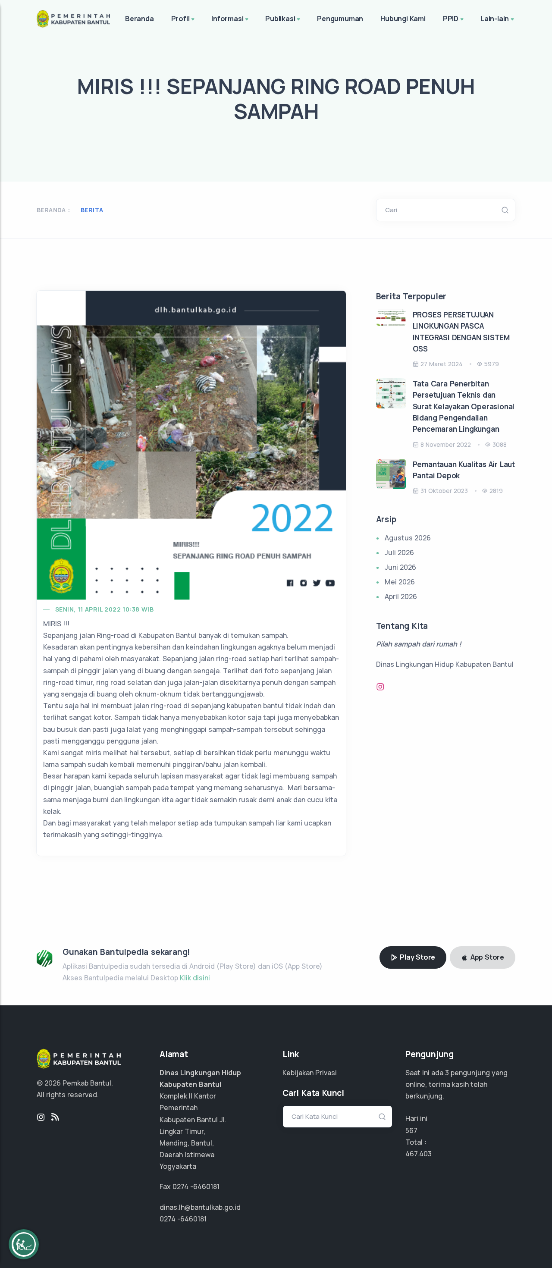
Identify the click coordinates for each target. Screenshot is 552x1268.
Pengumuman (340, 18)
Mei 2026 (400, 582)
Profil (180, 18)
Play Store (416, 957)
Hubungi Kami (403, 18)
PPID (450, 18)
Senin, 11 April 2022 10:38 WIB (104, 609)
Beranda (139, 18)
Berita (92, 210)
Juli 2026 (399, 552)
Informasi (227, 18)
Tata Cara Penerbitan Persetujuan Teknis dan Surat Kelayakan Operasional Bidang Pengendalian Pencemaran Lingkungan (464, 406)
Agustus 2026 (408, 538)
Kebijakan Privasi (309, 1072)
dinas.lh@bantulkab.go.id (200, 1207)
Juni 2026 (400, 567)
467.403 (418, 1153)
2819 (496, 490)
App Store (486, 957)
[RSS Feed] (55, 1117)
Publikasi (280, 18)
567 (411, 1130)
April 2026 (401, 596)
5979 (491, 364)
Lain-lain (494, 18)
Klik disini (195, 977)
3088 (499, 444)
